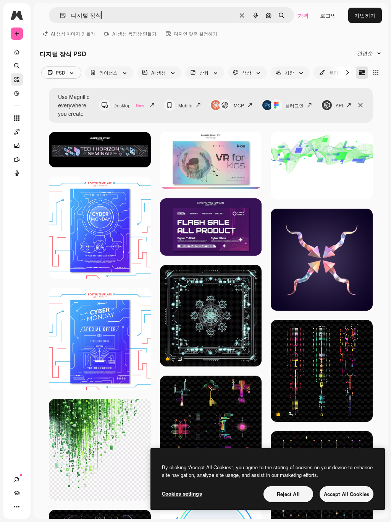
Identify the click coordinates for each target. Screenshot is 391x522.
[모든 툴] (17, 118)
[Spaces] (17, 132)
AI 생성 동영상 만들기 (134, 33)
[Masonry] (362, 72)
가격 (303, 15)
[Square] (376, 72)
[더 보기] (17, 507)
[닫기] (360, 105)
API (339, 105)
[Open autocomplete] (59, 15)
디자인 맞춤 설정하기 (195, 33)
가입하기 (365, 15)
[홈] (17, 52)
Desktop (128, 105)
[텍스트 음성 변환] (17, 173)
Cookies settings (182, 493)
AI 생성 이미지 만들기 (73, 33)
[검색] (17, 66)
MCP (239, 105)
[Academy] (17, 493)
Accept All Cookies (346, 494)
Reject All (288, 494)
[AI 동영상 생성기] (17, 159)
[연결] (17, 479)
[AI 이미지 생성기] (17, 145)
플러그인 (294, 105)
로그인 (328, 15)
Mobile (185, 105)
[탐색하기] (17, 93)
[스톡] (17, 79)
